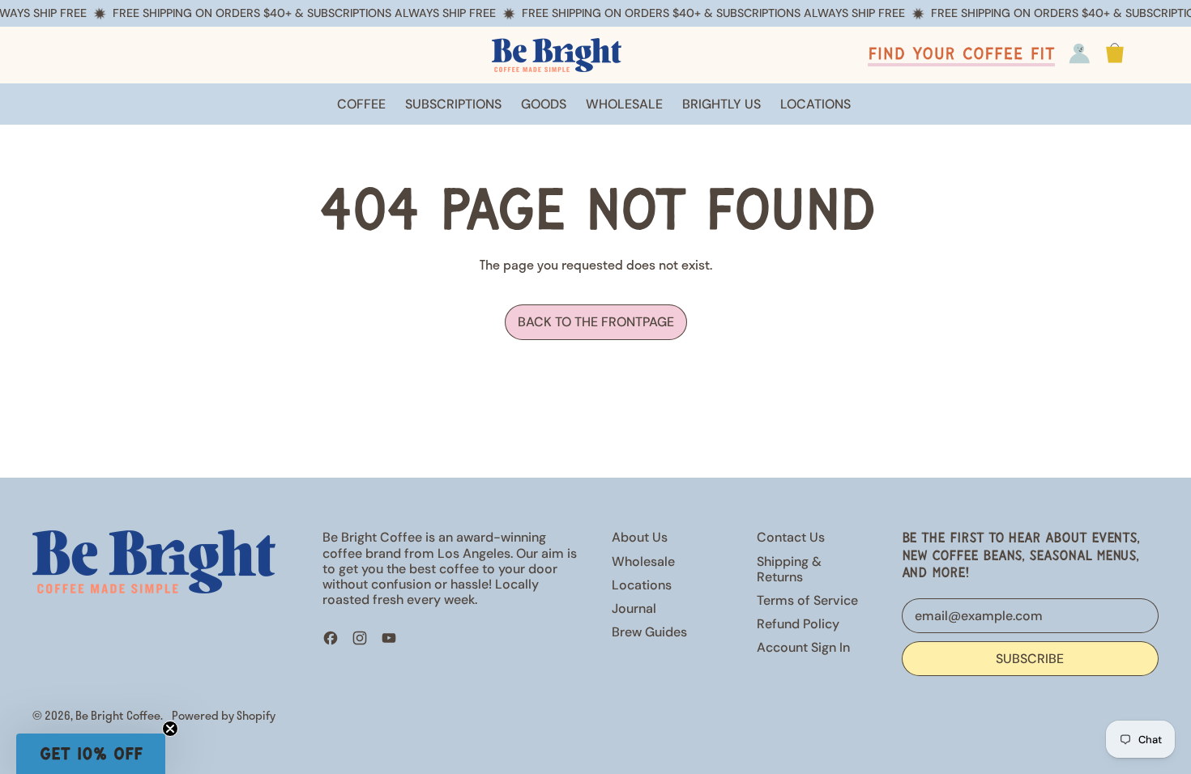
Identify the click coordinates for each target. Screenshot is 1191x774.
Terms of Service (807, 600)
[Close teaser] (170, 729)
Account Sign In (803, 647)
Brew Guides (649, 631)
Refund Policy (798, 623)
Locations (642, 584)
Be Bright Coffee (117, 715)
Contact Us (791, 537)
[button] (90, 754)
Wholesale (643, 561)
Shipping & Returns (789, 569)
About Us (640, 537)
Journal (634, 608)
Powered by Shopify (223, 715)
